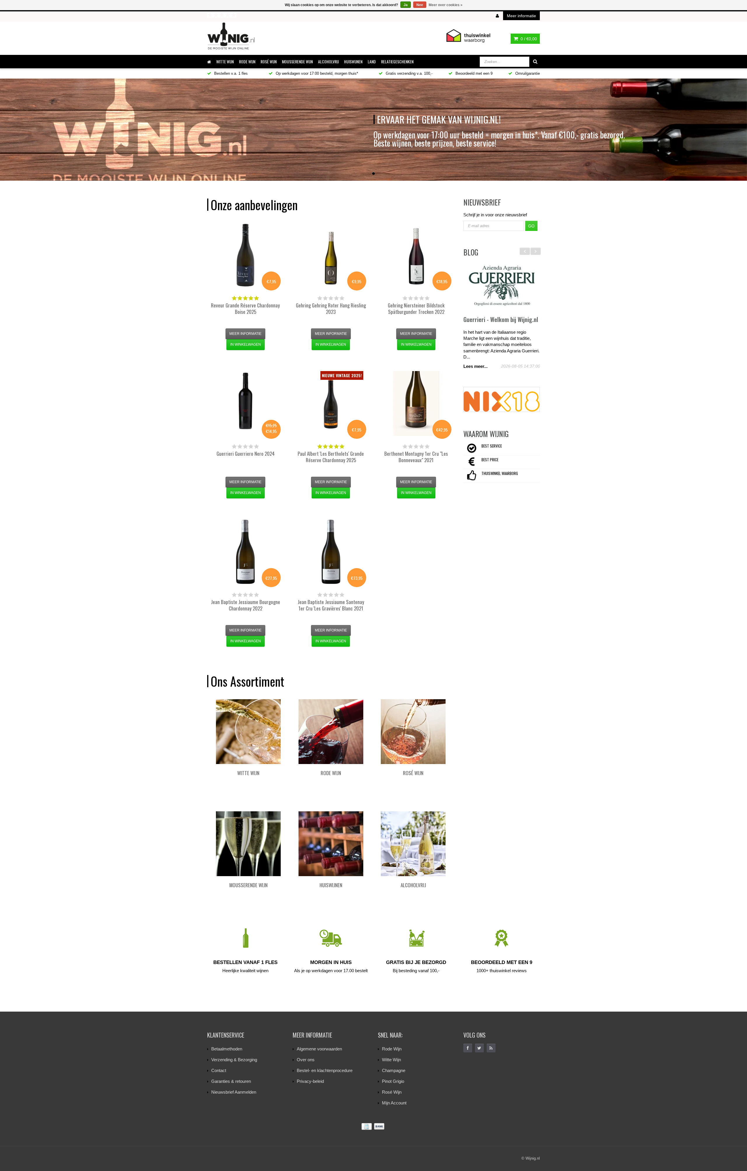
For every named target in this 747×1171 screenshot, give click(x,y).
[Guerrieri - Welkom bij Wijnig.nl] (501, 286)
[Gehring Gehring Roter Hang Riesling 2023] (331, 255)
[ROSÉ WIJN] (413, 731)
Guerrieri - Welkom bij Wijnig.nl (500, 319)
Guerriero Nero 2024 (246, 453)
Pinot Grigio (393, 1081)
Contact (218, 1070)
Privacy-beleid (310, 1081)
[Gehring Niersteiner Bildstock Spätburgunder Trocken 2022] (416, 255)
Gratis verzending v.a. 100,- (408, 73)
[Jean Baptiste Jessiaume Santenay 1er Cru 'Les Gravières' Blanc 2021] (331, 551)
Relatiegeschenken (397, 61)
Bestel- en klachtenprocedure (324, 1070)
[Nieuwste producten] (491, 1048)
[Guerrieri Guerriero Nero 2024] (245, 403)
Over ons (306, 1059)
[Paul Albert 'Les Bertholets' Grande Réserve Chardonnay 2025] (331, 403)
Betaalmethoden (226, 1048)
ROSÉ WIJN (269, 61)
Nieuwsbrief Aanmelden (233, 1092)
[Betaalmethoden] (373, 1126)
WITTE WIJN (225, 61)
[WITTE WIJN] (248, 731)
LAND (372, 61)
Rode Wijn (392, 1048)
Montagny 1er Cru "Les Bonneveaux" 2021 (416, 457)
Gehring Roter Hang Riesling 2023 (331, 308)
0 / (528, 38)
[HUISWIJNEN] (331, 843)
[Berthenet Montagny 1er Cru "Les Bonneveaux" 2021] (416, 403)
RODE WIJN (247, 61)
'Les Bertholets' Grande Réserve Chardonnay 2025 (331, 457)
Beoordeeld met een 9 (473, 73)
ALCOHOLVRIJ (328, 61)
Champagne (393, 1070)
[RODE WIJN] (331, 731)
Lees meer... (475, 366)
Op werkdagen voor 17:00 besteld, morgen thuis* (316, 73)
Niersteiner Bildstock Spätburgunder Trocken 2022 (416, 308)
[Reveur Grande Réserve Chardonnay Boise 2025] (245, 255)
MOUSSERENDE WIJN (297, 61)
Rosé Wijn (392, 1092)
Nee (419, 5)
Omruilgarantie (527, 73)
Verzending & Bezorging (234, 1059)
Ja (406, 5)
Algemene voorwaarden (319, 1048)
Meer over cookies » (445, 5)
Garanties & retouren (231, 1081)
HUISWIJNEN (353, 61)
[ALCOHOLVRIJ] (413, 843)
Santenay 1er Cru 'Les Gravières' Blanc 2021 (331, 605)
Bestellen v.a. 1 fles (230, 73)
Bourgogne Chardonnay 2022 (245, 605)
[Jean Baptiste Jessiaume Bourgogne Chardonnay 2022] (245, 551)
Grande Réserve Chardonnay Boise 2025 (245, 308)
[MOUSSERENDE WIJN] (248, 843)
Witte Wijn (391, 1059)
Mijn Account (394, 1102)
